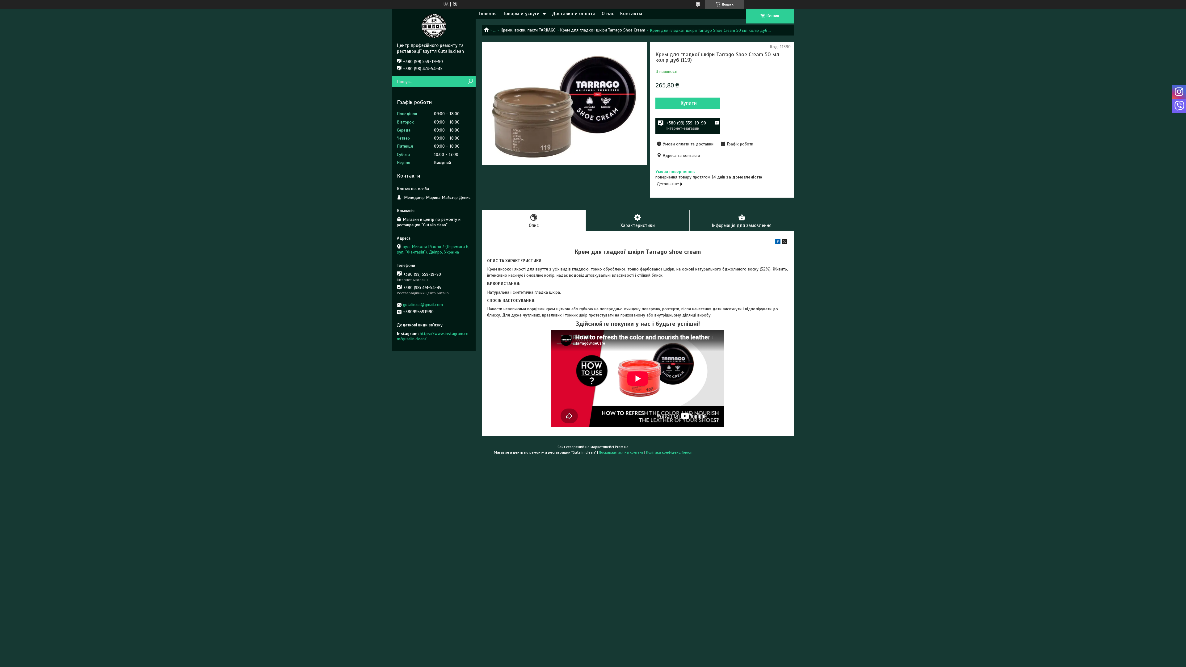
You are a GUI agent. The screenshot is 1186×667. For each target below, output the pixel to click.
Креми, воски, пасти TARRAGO (528, 30)
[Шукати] (470, 81)
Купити (689, 103)
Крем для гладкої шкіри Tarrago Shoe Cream (602, 30)
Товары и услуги (521, 13)
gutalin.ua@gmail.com (423, 304)
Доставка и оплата (573, 13)
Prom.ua (622, 447)
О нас (608, 13)
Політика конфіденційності (669, 452)
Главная (488, 13)
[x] (784, 242)
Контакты (631, 13)
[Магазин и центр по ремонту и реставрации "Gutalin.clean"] (434, 25)
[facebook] (777, 242)
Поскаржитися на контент (621, 452)
